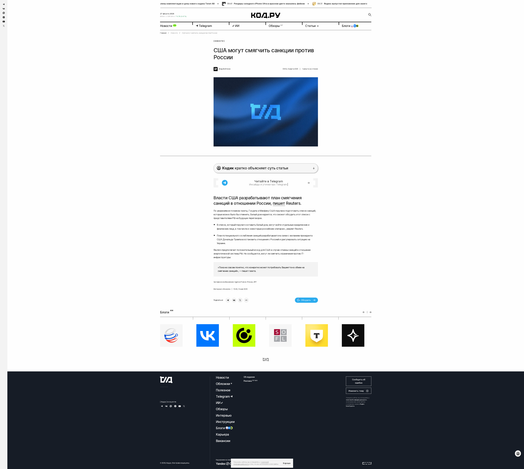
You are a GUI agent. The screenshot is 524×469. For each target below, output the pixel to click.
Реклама (249, 381)
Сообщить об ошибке (358, 381)
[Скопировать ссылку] (246, 300)
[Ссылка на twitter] (4, 26)
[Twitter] (240, 300)
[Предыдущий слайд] (364, 312)
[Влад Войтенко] (216, 69)
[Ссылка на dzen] (4, 17)
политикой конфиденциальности (356, 400)
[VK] (234, 300)
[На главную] (265, 15)
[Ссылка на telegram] (4, 4)
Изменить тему (356, 391)
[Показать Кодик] (518, 453)
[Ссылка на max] (4, 13)
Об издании (249, 377)
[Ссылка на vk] (4, 9)
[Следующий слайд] (370, 312)
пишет (279, 203)
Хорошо (287, 463)
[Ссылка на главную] (166, 379)
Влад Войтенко (225, 69)
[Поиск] (369, 14)
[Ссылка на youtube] (4, 21)
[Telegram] (227, 300)
